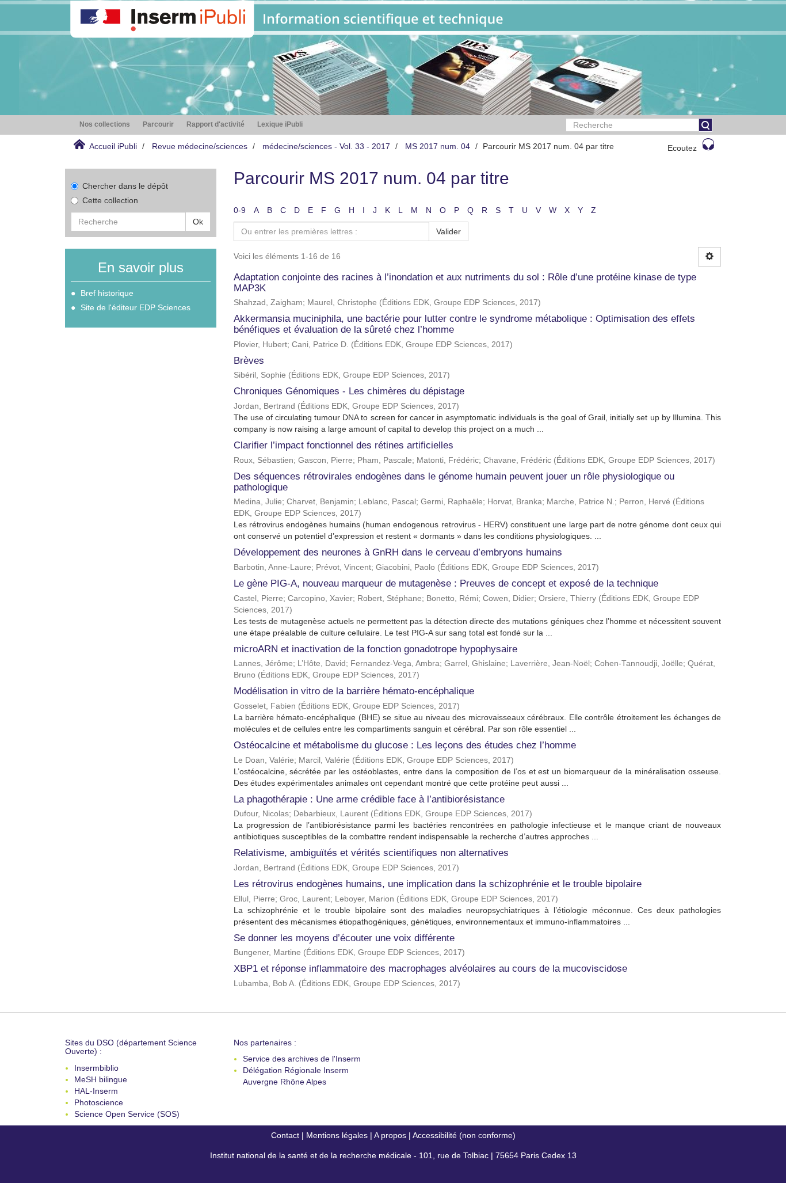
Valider (448, 231)
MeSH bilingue (100, 1079)
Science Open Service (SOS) (127, 1114)
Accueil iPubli (113, 146)
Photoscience (98, 1102)
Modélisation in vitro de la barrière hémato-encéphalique (354, 691)
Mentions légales (337, 1135)
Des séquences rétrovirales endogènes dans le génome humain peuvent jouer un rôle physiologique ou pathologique (454, 482)
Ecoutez (682, 148)
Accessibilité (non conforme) (464, 1135)
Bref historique (107, 293)
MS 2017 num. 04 (437, 146)
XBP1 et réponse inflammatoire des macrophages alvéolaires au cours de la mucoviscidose (430, 968)
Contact (285, 1135)
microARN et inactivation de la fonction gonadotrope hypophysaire (375, 649)
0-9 (240, 210)
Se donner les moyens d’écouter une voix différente (344, 938)
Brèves (249, 360)
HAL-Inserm (96, 1090)
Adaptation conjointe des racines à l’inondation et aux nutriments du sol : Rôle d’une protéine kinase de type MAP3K (465, 283)
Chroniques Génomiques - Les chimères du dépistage (349, 391)
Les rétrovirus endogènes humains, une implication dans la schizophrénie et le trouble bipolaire (438, 883)
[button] (105, 124)
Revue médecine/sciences (199, 146)
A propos (390, 1135)
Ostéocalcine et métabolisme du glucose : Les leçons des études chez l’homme (405, 745)
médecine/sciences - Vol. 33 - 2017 (326, 146)
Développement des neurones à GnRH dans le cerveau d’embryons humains (398, 552)
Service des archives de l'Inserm (302, 1058)
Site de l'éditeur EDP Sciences (135, 307)
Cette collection (110, 200)
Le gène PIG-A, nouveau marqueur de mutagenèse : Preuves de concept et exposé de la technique (446, 583)
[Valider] (705, 125)
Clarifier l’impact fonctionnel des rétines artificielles (343, 445)
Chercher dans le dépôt (125, 186)
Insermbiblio (96, 1067)
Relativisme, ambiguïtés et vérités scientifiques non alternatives (371, 852)
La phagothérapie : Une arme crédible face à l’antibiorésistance (369, 799)
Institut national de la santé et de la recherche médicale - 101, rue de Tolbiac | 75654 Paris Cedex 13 (393, 1155)
